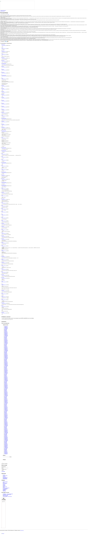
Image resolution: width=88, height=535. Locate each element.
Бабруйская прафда (5, 481)
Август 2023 (5, 328)
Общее (4, 487)
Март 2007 (5, 451)
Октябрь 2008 (6, 439)
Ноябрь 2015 (5, 386)
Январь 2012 (5, 415)
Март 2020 (5, 354)
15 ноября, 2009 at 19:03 (4, 48)
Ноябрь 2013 (5, 401)
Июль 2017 (5, 374)
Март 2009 (5, 436)
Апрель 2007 (5, 450)
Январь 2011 (5, 422)
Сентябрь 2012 (6, 410)
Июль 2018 (5, 366)
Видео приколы (5, 483)
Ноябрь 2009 (5, 431)
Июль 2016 (5, 381)
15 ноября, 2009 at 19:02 (4, 45)
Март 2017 (5, 376)
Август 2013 (5, 403)
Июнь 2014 (5, 397)
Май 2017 (5, 375)
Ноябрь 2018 (5, 364)
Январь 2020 (5, 355)
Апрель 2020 (5, 353)
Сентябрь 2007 (6, 447)
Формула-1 (4, 490)
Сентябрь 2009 (6, 432)
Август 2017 (5, 373)
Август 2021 (5, 343)
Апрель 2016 (5, 383)
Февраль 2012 (6, 414)
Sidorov (2, 232)
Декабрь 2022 (6, 333)
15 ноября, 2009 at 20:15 (4, 233)
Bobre (2, 205)
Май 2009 (5, 435)
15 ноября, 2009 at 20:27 (4, 278)
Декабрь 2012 (6, 408)
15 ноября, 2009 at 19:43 (4, 169)
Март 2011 (5, 421)
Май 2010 (5, 427)
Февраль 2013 (6, 407)
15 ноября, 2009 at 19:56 (4, 199)
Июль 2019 (5, 359)
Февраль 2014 (6, 399)
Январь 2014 (5, 400)
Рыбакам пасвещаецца (3, 10)
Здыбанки (4, 484)
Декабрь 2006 (6, 453)
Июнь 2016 (5, 382)
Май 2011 (5, 420)
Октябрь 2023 (6, 327)
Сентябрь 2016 (6, 380)
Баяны (4, 482)
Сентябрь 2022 (6, 335)
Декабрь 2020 (6, 348)
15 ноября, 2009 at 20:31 (4, 303)
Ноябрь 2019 (5, 356)
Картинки (4, 485)
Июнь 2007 (5, 449)
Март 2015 (5, 391)
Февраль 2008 (6, 444)
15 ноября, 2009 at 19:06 (4, 54)
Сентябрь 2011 (6, 417)
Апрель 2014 (5, 398)
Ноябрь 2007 (5, 446)
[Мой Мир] (7, 41)
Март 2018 (5, 369)
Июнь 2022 (5, 337)
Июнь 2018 (5, 367)
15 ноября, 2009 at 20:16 (4, 236)
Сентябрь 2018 (6, 365)
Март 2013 (5, 406)
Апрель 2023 (5, 331)
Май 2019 (5, 360)
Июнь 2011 (5, 419)
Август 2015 (5, 388)
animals (2, 242)
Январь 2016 (5, 385)
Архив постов (22, 530)
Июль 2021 (5, 344)
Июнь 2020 (5, 352)
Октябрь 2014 (6, 394)
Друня (2, 78)
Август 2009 (5, 433)
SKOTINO (3, 277)
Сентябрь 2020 (6, 350)
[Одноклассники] (8, 41)
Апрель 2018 (5, 368)
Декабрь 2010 (6, 423)
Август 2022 (5, 336)
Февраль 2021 (6, 347)
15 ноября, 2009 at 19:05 (4, 51)
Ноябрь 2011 (5, 416)
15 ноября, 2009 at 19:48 (4, 175)
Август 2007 (5, 448)
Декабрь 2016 (6, 378)
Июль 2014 (5, 396)
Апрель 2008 (5, 443)
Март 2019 (5, 361)
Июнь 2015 (5, 389)
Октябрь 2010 (6, 424)
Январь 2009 (5, 437)
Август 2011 (5, 418)
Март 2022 (5, 339)
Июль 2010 (5, 426)
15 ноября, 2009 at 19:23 (4, 127)
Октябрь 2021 (6, 342)
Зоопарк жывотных (5, 477)
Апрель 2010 (5, 428)
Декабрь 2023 (6, 326)
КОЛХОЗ (3, 66)
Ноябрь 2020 (5, 349)
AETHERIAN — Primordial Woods (7, 494)
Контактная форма (5, 475)
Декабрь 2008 (6, 438)
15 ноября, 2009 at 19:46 (4, 172)
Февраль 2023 (6, 332)
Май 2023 (5, 330)
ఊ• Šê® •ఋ (3, 44)
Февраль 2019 (6, 362)
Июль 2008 (5, 441)
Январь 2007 (5, 452)
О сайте (4, 476)
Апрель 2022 (5, 338)
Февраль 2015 (6, 392)
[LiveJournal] (6, 41)
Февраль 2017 (6, 377)
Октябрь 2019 (6, 357)
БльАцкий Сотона (4, 63)
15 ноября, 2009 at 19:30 (4, 131)
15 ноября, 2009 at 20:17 (4, 239)
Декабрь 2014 (6, 393)
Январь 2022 (5, 340)
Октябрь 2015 (6, 387)
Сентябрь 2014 (6, 395)
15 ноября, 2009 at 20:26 (4, 269)
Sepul (8, 14)
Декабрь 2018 (6, 363)
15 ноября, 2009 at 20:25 (4, 265)
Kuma (2, 153)
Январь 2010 (5, 430)
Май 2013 (5, 405)
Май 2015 (5, 390)
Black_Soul (3, 57)
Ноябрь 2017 (5, 371)
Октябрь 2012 (6, 409)
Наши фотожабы (5, 486)
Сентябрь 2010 (6, 425)
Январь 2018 (5, 370)
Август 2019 (5, 358)
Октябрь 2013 (6, 402)
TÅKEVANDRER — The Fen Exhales (7, 496)
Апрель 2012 (5, 413)
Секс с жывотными (5, 488)
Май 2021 (5, 345)
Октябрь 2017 (6, 372)
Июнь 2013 (5, 404)
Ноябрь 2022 (5, 334)
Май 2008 (5, 442)
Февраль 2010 (6, 429)
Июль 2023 (5, 329)
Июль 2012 (5, 411)
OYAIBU (3, 192)
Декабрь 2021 (6, 341)
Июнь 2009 (5, 434)
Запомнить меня (4, 469)
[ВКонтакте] (5, 41)
